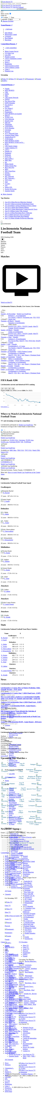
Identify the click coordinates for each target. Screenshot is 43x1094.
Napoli (11, 811)
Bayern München (14, 817)
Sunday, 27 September (8, 357)
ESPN (11, 959)
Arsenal (11, 788)
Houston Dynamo (15, 864)
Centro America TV (15, 1013)
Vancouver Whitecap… (17, 862)
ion (10, 1027)
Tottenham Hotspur (15, 797)
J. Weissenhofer (8, 540)
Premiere (11, 1040)
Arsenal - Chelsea (29, 1002)
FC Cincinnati (14, 843)
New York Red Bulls (16, 846)
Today (11, 712)
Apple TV (12, 975)
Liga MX (12, 774)
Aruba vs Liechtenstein (15, 332)
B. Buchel (6, 493)
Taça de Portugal (14, 762)
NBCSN (11, 988)
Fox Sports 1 (13, 970)
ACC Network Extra (15, 999)
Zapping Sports (13, 1056)
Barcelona (12, 801)
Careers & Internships (29, 1038)
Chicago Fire (14, 837)
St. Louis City (28, 921)
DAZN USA (13, 986)
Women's (8, 1065)
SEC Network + (14, 1043)
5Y (9, 388)
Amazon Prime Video (15, 1000)
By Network (5, 432)
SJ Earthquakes (29, 917)
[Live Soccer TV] (7, 1)
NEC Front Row (14, 1036)
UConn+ (11, 1049)
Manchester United (15, 795)
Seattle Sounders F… (17, 884)
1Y (2, 388)
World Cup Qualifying (24, 314)
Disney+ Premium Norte (32, 355)
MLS (6, 1075)
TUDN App (29, 440)
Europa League (13, 746)
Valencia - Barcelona (30, 1001)
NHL (33, 1056)
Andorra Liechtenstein (17, 339)
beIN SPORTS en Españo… (18, 979)
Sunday (11, 717)
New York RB (28, 894)
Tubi (10, 1047)
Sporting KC (29, 938)
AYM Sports (13, 1004)
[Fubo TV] (4, 79)
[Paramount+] (29, 79)
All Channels (9, 1059)
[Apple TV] (21, 79)
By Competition (14, 432)
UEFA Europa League (12, 66)
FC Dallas (13, 869)
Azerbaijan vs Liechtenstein (17, 362)
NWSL (11, 736)
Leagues (7, 725)
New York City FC (16, 844)
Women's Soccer (28, 1027)
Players (3, 247)
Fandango (12, 1018)
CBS (10, 957)
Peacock (11, 997)
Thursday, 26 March (7, 321)
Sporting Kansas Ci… (18, 887)
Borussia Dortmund (15, 819)
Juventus (11, 806)
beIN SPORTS (13, 956)
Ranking (3, 243)
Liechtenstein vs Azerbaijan (17, 371)
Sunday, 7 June (5, 344)
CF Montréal (15, 857)
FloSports (12, 1020)
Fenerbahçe (12, 822)
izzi (23, 355)
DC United (14, 852)
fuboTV (11, 981)
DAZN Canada (27, 326)
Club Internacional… (16, 835)
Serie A (11, 755)
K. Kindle (7, 617)
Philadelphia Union (17, 855)
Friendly (17, 321)
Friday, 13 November (7, 369)
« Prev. (3, 310)
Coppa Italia (12, 766)
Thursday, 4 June (6, 337)
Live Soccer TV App (29, 1029)
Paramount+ (12, 977)
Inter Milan (12, 808)
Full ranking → (5, 406)
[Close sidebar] (1, 222)
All (13, 388)
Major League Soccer (15, 733)
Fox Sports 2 (13, 974)
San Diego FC (15, 880)
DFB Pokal (12, 764)
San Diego (28, 930)
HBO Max (12, 1026)
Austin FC (14, 886)
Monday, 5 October (7, 366)
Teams (7, 780)
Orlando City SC (15, 848)
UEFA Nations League (12, 67)
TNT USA (12, 1045)
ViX (10, 1051)
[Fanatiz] (38, 79)
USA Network (13, 984)
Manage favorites (8, 21)
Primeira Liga (13, 760)
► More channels (6, 194)
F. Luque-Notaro (8, 604)
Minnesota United (30, 928)
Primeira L (8, 1088)
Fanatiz (11, 954)
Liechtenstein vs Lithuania (16, 353)
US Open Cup (13, 735)
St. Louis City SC (15, 871)
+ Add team (8, 29)
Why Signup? (31, 833)
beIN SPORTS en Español (13, 114)
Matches (7, 704)
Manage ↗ (8, 25)
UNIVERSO (13, 991)
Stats (2, 249)
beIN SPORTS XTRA (16, 1006)
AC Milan (12, 810)
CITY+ (11, 1015)
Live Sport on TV (28, 1054)
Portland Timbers (15, 877)
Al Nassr (11, 824)
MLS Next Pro (13, 1033)
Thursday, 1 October (7, 360)
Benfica (11, 813)
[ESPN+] (4, 81)
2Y (6, 388)
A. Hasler (7, 570)
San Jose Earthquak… (17, 868)
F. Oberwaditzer (8, 531)
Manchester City (14, 794)
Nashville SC (14, 834)
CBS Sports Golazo (15, 1011)
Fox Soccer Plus (14, 966)
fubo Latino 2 (13, 1024)
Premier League (14, 751)
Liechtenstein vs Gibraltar (16, 367)
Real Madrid (13, 803)
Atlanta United (29, 901)
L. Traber (6, 523)
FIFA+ (19, 326)
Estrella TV (12, 1017)
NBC (10, 961)
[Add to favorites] (2, 239)
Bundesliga (12, 757)
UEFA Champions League (13, 58)
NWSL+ (11, 1038)
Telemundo (12, 990)
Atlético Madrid (14, 804)
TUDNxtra (27, 442)
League (5, 17)
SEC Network (13, 1042)
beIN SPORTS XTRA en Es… (15, 142)
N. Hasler (7, 553)
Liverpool (12, 792)
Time (12, 17)
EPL (6, 1079)
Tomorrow (12, 714)
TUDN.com (4, 442)
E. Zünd (6, 578)
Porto (10, 815)
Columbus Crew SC (17, 859)
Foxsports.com (27, 317)
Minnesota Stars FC (17, 878)
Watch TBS (36, 450)
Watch (3, 245)
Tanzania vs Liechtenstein (16, 323)
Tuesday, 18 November (8, 314)
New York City (29, 892)
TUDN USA (13, 983)
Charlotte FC (14, 841)
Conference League (15, 750)
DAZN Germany (19, 328)
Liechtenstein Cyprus (16, 346)
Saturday (11, 715)
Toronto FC (14, 850)
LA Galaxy (14, 882)
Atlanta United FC (17, 853)
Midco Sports (13, 1029)
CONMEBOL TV (6, 462)
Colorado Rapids (15, 873)
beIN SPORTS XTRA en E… (18, 1008)
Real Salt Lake (14, 875)
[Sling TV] (12, 79)
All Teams (8, 891)
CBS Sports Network (15, 963)
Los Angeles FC (15, 866)
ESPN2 (11, 965)
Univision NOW (14, 442)
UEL (6, 1070)
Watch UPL (12, 1052)
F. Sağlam (6, 561)
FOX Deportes (13, 993)
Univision (12, 995)
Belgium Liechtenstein (17, 315)
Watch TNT (4, 452)
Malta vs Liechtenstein (15, 359)
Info (2, 252)
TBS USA (20, 450)
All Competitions (10, 777)
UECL (7, 1073)
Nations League (14, 748)
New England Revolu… (18, 839)
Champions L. (9, 1068)
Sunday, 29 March (6, 330)
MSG (10, 1035)
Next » (3, 312)
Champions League (15, 744)
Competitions (5, 44)
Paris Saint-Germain (15, 820)
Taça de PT (8, 1090)
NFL (28, 1056)
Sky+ (19, 355)
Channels (8, 894)
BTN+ (11, 1009)
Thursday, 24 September (8, 351)
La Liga (11, 753)
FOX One (12, 1022)
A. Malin (6, 514)
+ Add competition (11, 48)
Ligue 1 (11, 759)
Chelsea (11, 790)
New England (28, 886)
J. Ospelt (7, 501)
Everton (11, 799)
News (6, 1063)
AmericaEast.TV (14, 1002)
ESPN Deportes (14, 968)
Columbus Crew (30, 908)
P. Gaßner (7, 591)
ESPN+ (11, 972)
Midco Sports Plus (14, 1031)
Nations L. (8, 1072)
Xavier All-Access (14, 1054)
